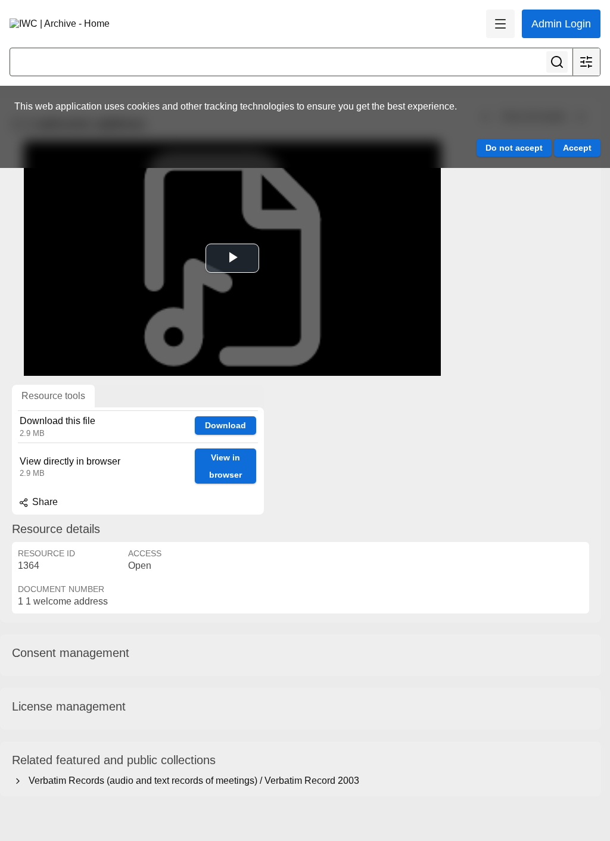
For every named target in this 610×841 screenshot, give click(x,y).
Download (225, 425)
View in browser (225, 466)
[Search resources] (557, 62)
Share (44, 502)
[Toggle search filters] (586, 62)
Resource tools (53, 396)
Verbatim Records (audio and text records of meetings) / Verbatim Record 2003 (191, 780)
